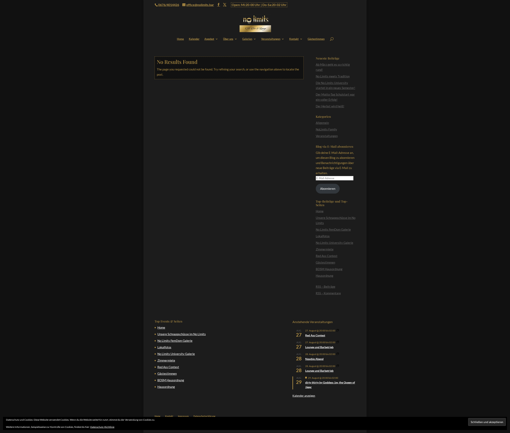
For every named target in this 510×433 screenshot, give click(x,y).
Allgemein (322, 123)
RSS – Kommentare (328, 293)
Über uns (228, 39)
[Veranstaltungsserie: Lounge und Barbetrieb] (337, 342)
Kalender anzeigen (303, 395)
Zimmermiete (324, 249)
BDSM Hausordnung (329, 269)
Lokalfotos (323, 236)
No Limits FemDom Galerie (333, 229)
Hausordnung (324, 275)
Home (180, 39)
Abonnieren (327, 188)
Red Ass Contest (326, 256)
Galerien (247, 39)
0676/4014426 (168, 5)
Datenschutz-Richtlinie (102, 426)
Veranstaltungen (270, 39)
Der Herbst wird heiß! (330, 106)
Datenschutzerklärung (204, 416)
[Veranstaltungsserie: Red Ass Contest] (337, 330)
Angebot (209, 39)
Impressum (183, 416)
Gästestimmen (316, 39)
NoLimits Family (326, 129)
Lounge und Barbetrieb (319, 347)
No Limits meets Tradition (333, 76)
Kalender (194, 39)
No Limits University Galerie (334, 242)
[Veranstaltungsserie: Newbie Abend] (337, 354)
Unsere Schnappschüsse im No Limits (181, 334)
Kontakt (294, 39)
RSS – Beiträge (325, 286)
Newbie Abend (314, 359)
